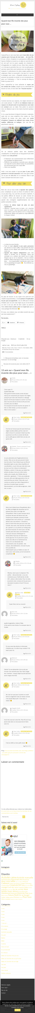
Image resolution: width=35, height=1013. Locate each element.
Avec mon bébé (8, 881)
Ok (17, 1010)
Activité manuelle (25, 878)
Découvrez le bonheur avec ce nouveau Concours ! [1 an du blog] (15, 358)
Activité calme (9, 877)
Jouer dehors (12, 891)
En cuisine (28, 885)
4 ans (8, 347)
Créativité (21, 339)
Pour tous (27, 897)
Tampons (20, 899)
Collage (22, 883)
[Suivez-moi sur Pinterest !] (14, 826)
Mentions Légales (5, 985)
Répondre (28, 413)
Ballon (3, 938)
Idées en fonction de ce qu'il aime (11, 958)
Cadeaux (5, 883)
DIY (19, 885)
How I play (7, 345)
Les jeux (17, 349)
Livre (20, 891)
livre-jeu (25, 891)
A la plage (4, 929)
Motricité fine (22, 893)
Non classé (4, 970)
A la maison (26, 347)
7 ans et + (20, 347)
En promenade (5, 949)
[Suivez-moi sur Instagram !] (9, 826)
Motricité (14, 893)
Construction (5, 885)
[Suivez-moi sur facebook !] (3, 826)
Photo (21, 897)
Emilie (13, 378)
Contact (3, 993)
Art (21, 880)
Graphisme (21, 887)
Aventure (13, 339)
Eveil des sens (12, 887)
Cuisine (3, 944)
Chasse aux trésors (14, 883)
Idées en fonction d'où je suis (10, 955)
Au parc (3, 935)
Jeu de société (18, 889)
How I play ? (4, 987)
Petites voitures (6, 973)
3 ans (5, 347)
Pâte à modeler (5, 899)
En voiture (4, 952)
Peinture (17, 897)
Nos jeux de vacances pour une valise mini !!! (15, 364)
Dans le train (5, 946)
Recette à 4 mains (14, 899)
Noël (16, 895)
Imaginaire (4, 889)
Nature (11, 895)
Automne (26, 879)
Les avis (3, 964)
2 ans (3, 908)
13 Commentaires (8, 352)
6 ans (15, 347)
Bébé (2, 941)
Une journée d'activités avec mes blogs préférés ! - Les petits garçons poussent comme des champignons (17, 752)
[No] (33, 1007)
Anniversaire (6, 880)
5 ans (12, 347)
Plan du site (4, 990)
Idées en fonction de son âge (9, 961)
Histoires (30, 887)
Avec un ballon (18, 881)
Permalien (15, 381)
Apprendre (15, 880)
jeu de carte (9, 889)
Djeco (23, 885)
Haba (26, 887)
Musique (6, 895)
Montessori (6, 893)
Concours (28, 883)
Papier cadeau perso (7, 897)
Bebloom (14, 658)
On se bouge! (24, 895)
